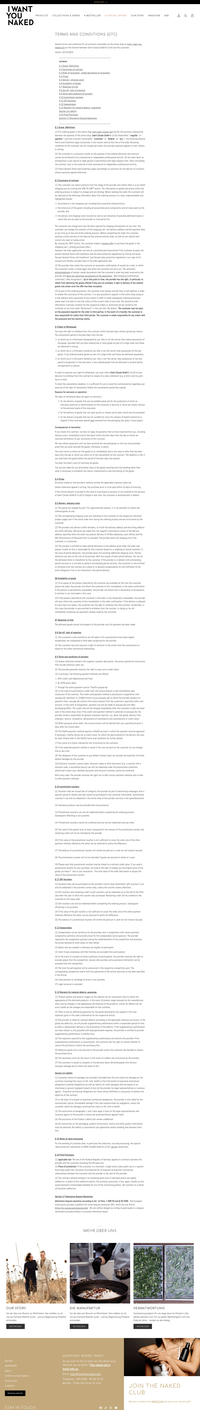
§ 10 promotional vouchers (71, 97)
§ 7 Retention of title (68, 86)
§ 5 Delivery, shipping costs (71, 79)
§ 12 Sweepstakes (67, 104)
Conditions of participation (17, 1375)
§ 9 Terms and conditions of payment (76, 93)
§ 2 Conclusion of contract (71, 69)
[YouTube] (116, 1408)
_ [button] (5, 1356)
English (99, 2)
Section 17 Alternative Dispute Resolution (78, 118)
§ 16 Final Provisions (68, 114)
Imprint (8, 1370)
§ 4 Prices (63, 76)
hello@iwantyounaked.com (85, 1374)
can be (114, 1146)
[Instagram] (111, 1408)
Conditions (10, 1385)
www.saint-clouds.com (102, 131)
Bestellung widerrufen (15, 1393)
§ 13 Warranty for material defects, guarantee (80, 107)
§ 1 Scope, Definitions (69, 65)
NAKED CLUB (157, 1401)
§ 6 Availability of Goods (70, 83)
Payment (9, 1360)
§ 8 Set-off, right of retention (72, 90)
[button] (41, 15)
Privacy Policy (11, 1380)
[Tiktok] (106, 1408)
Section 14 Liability (68, 111)
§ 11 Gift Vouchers (67, 100)
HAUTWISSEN (11, 1365)
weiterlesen (15, 1326)
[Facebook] (100, 1408)
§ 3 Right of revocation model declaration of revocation (84, 72)
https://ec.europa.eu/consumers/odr (71, 1208)
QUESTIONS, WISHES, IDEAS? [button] (83, 1356)
